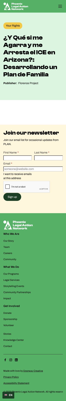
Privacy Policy (11, 377)
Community (9, 259)
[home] (17, 6)
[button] (59, 6)
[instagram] (11, 360)
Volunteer (8, 325)
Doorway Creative (33, 371)
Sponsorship (10, 319)
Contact (7, 346)
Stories (7, 334)
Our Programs (11, 274)
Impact (7, 298)
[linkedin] (16, 360)
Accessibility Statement (16, 383)
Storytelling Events (13, 286)
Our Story (8, 241)
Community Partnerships (17, 292)
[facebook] (5, 360)
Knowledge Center (13, 340)
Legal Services (11, 280)
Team (6, 247)
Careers (7, 253)
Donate (7, 313)
